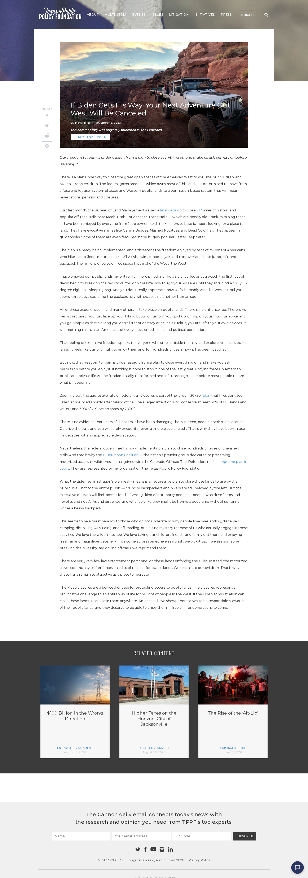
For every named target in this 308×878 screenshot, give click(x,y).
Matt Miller (83, 122)
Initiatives (205, 15)
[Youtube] (153, 849)
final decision (171, 210)
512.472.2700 (108, 860)
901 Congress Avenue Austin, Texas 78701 (152, 860)
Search (266, 15)
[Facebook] (47, 116)
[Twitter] (47, 126)
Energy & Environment (90, 137)
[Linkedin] (170, 849)
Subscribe (245, 836)
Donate (248, 15)
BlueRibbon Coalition (120, 455)
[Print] (47, 147)
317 (199, 210)
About (93, 15)
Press (226, 15)
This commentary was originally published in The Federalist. (117, 130)
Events (139, 15)
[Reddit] (47, 136)
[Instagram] (162, 849)
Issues (157, 15)
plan (206, 396)
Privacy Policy (199, 860)
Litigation (179, 15)
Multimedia (115, 15)
